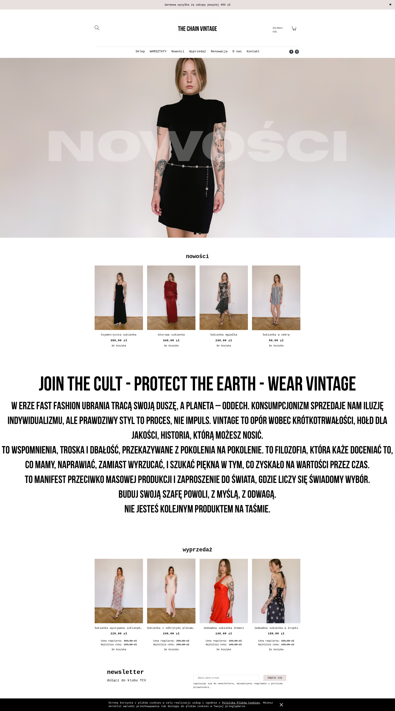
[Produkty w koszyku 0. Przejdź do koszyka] (294, 31)
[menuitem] (140, 51)
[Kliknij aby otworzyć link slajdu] (197, 148)
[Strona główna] (197, 28)
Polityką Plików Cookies (241, 702)
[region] (197, 154)
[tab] (195, 233)
